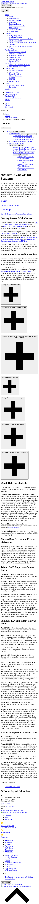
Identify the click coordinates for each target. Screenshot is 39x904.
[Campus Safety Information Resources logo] (16, 886)
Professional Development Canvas (20, 141)
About (7, 15)
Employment (9, 864)
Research (8, 63)
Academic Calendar (15, 37)
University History (15, 18)
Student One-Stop (11, 94)
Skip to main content (7, 2)
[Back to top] (16, 902)
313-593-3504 (10, 806)
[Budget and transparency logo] (11, 884)
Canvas (7, 116)
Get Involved (13, 72)
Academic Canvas (11, 118)
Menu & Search (6, 5)
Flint (6, 817)
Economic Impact (15, 24)
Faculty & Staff (10, 96)
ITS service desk (13, 527)
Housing (12, 78)
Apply (7, 103)
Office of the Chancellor (17, 26)
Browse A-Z (9, 107)
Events (7, 89)
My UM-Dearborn (11, 857)
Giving (7, 105)
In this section (6, 128)
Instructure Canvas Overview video (15, 226)
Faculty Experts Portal (16, 85)
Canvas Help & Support (17, 143)
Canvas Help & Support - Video (23, 153)
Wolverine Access (11, 870)
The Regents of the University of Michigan (19, 877)
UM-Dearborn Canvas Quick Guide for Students (19, 223)
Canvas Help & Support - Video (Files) (25, 161)
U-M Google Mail (11, 868)
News (7, 83)
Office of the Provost (16, 29)
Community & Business (13, 98)
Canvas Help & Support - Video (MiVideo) (25, 157)
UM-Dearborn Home (12, 92)
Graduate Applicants (16, 54)
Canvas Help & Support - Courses (24, 149)
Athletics (12, 79)
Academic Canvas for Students (23, 137)
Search (5, 10)
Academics (8, 33)
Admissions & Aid (11, 50)
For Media (12, 87)
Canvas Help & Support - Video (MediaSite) (25, 165)
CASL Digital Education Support (24, 151)
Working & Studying (16, 76)
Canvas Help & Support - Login (23, 147)
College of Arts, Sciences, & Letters (21, 39)
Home (7, 114)
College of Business (15, 41)
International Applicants (17, 55)
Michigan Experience (16, 70)
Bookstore (8, 859)
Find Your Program (15, 35)
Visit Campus (13, 28)
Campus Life (9, 68)
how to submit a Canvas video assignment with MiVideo (19, 240)
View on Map (5, 803)
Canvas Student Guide (12, 787)
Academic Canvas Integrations (23, 139)
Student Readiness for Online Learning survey (16, 271)
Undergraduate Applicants (17, 52)
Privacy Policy (10, 879)
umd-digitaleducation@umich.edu (12, 810)
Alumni (7, 100)
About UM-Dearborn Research (19, 65)
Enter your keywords (8, 8)
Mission (11, 16)
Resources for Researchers (18, 66)
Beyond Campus (14, 81)
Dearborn (8, 816)
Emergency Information (13, 862)
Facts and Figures (15, 20)
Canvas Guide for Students (10, 233)
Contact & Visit (14, 61)
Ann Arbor (8, 819)
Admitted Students (15, 59)
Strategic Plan (13, 31)
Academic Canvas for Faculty (23, 136)
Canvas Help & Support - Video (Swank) (25, 169)
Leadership (12, 22)
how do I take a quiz (15, 239)
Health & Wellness (15, 74)
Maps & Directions (11, 855)
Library (7, 866)
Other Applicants (14, 57)
